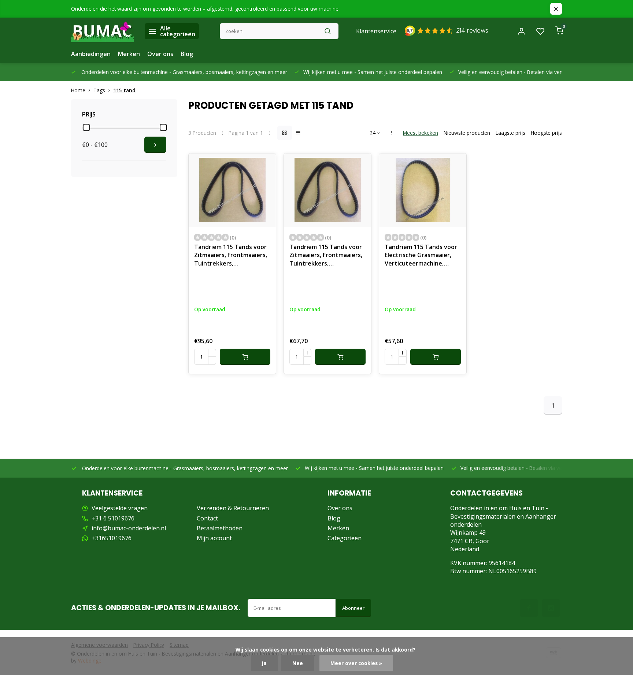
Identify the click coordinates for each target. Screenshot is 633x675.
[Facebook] (529, 608)
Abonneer (353, 608)
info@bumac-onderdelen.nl (129, 528)
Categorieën (344, 538)
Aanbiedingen (91, 54)
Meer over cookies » (356, 663)
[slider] (86, 127)
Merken (129, 54)
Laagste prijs (510, 132)
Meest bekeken (420, 132)
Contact (207, 518)
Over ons (160, 54)
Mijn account (214, 538)
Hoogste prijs (546, 132)
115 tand (124, 90)
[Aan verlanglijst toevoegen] (265, 164)
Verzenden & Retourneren (233, 508)
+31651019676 (112, 538)
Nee (297, 663)
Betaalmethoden (220, 528)
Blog (187, 54)
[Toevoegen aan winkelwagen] (245, 357)
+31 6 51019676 (113, 518)
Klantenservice (376, 31)
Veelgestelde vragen (120, 508)
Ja (264, 663)
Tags (99, 90)
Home (78, 90)
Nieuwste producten (467, 132)
